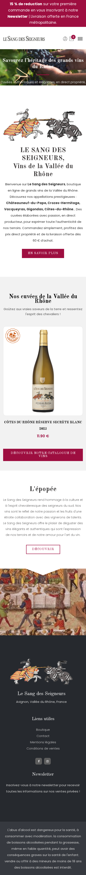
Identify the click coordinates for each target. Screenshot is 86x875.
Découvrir (43, 549)
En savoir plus (43, 253)
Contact (43, 736)
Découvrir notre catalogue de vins (43, 455)
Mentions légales (43, 742)
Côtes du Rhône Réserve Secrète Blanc (43, 422)
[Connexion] (66, 39)
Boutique (43, 729)
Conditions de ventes (43, 748)
